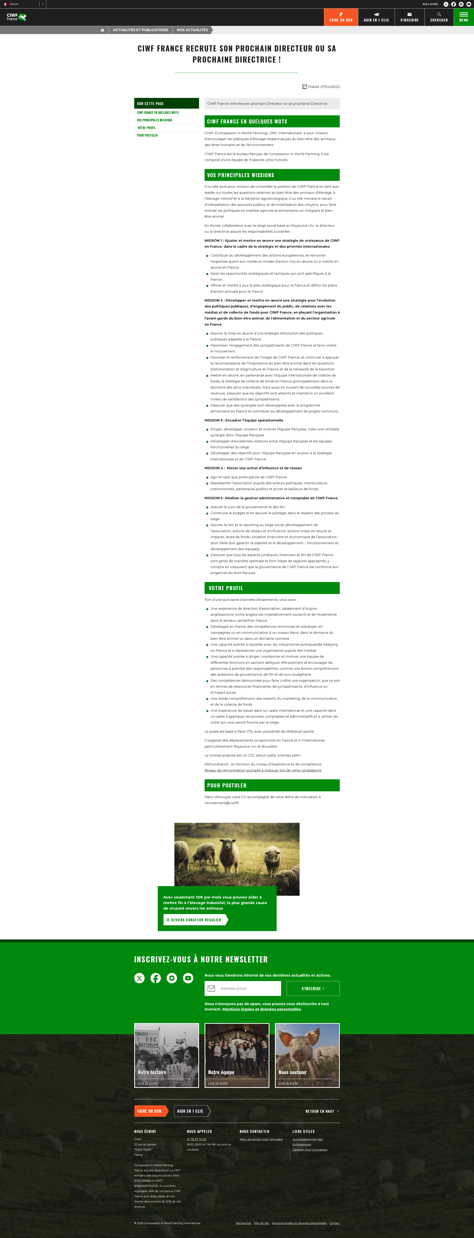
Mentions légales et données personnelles (299, 1223)
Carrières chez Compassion (310, 1149)
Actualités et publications (140, 30)
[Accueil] (102, 30)
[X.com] (446, 4)
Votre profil (146, 128)
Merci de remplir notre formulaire (261, 1139)
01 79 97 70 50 (196, 1139)
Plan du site (261, 1223)
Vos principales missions (154, 120)
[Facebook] (453, 4)
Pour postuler (147, 135)
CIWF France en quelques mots (158, 112)
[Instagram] (461, 4)
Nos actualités (192, 30)
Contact (334, 1223)
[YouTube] (468, 4)
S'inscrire (311, 988)
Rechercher (243, 1223)
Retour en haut (320, 1111)
